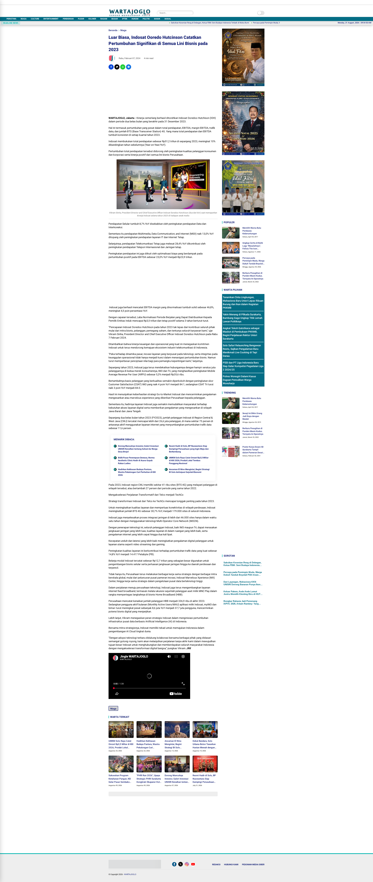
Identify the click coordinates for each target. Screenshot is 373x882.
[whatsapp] (122, 66)
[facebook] (111, 66)
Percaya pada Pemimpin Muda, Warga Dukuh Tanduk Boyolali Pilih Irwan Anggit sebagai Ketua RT (262, 23)
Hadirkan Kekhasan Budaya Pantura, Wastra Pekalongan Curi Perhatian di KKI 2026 (137, 472)
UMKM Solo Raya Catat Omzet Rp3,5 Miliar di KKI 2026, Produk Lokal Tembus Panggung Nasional (189, 460)
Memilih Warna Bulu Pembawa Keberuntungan (251, 231)
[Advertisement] (163, 92)
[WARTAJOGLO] (130, 15)
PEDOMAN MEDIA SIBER (253, 864)
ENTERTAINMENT (50, 19)
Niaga (123, 30)
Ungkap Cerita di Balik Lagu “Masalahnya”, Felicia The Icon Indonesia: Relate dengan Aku (252, 246)
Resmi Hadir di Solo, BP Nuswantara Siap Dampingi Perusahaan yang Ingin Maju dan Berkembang (189, 449)
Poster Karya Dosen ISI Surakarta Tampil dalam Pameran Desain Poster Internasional (253, 450)
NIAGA (24, 19)
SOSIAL (167, 19)
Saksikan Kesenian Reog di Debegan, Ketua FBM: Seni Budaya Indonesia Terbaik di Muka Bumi (179, 23)
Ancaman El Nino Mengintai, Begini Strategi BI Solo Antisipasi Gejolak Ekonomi (189, 470)
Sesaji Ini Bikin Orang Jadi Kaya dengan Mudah (252, 416)
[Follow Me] (180, 866)
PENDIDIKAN (68, 19)
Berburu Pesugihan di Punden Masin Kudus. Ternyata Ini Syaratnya (252, 276)
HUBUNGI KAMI (231, 864)
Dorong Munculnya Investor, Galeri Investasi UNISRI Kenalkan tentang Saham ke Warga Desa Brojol (138, 449)
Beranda (113, 30)
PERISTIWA (11, 19)
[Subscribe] (193, 866)
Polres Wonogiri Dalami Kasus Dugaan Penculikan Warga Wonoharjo (239, 380)
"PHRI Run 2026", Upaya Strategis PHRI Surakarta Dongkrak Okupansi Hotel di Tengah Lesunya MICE (149, 779)
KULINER (92, 19)
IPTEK (124, 19)
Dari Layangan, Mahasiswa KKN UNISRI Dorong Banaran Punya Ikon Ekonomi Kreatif (242, 583)
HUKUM (135, 19)
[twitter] (116, 66)
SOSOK (157, 19)
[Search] (190, 12)
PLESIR (81, 19)
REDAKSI (216, 864)
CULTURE (35, 19)
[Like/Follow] (174, 866)
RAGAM (103, 19)
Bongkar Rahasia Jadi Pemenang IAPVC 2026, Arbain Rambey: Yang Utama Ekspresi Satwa (241, 602)
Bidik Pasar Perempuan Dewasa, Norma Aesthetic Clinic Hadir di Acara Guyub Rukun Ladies (136, 460)
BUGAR (114, 19)
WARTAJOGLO (130, 874)
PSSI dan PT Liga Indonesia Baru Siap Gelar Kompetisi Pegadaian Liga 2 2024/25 (243, 366)
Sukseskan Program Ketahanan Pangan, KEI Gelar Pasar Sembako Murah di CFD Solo (120, 779)
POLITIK (146, 19)
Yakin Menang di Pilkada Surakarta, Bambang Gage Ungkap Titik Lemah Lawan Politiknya (242, 318)
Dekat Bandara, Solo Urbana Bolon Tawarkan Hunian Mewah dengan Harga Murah (204, 744)
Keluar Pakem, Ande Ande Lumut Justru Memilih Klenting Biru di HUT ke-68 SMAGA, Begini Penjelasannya (242, 592)
